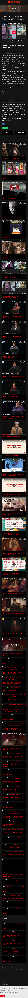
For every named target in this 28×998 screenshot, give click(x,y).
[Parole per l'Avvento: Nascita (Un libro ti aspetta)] (14, 584)
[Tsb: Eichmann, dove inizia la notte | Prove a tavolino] (14, 504)
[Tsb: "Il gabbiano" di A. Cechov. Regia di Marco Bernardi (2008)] (14, 957)
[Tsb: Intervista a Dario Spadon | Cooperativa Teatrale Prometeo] (14, 564)
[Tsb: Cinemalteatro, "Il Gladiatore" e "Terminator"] (14, 821)
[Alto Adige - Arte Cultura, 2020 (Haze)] (14, 208)
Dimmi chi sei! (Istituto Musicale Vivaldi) (13, 898)
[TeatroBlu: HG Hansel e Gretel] (14, 902)
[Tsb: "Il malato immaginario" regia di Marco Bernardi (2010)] (14, 932)
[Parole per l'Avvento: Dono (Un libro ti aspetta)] (14, 605)
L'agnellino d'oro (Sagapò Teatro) (12, 883)
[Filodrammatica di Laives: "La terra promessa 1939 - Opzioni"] (14, 188)
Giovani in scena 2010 (8, 841)
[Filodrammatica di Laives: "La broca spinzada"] (14, 247)
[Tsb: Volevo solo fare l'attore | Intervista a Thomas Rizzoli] (14, 524)
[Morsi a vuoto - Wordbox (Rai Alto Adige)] (14, 924)
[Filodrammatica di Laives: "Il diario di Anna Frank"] (14, 762)
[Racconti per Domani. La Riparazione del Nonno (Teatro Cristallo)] (14, 465)
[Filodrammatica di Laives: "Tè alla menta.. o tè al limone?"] (14, 803)
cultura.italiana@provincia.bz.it (9, 976)
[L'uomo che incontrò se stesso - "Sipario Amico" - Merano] (14, 852)
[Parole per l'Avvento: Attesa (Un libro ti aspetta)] (14, 625)
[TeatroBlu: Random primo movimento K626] (14, 887)
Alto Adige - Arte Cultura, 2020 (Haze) (13, 217)
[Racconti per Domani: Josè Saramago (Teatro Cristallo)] (14, 307)
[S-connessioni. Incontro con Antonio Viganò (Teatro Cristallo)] (14, 267)
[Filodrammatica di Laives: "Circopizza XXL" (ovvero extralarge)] (14, 778)
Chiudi (2, 996)
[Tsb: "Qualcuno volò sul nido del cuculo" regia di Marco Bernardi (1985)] (14, 949)
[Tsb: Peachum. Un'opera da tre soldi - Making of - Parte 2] (14, 739)
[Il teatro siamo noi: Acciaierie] (14, 149)
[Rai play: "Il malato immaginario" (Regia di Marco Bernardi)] (14, 715)
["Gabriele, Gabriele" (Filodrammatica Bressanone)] (14, 866)
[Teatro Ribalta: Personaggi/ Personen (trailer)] (14, 830)
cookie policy (17, 992)
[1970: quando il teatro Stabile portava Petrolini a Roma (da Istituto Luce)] (14, 812)
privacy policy (5, 984)
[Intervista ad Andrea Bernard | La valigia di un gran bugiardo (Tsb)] (14, 724)
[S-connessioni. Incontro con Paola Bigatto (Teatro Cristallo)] (14, 287)
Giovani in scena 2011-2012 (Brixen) (12, 847)
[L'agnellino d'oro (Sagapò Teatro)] (14, 880)
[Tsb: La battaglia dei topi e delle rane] (14, 428)
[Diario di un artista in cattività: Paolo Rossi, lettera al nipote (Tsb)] (14, 678)
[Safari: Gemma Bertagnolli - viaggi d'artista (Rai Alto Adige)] (14, 668)
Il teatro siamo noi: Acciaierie (11, 158)
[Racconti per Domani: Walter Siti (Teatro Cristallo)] (14, 327)
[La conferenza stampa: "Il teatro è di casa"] (14, 659)
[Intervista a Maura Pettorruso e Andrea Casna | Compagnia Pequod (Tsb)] (14, 695)
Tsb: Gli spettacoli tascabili (10, 455)
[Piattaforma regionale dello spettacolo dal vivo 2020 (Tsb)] (14, 706)
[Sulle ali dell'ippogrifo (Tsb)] (14, 688)
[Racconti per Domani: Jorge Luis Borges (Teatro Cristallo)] (14, 368)
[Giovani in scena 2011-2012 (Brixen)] (14, 845)
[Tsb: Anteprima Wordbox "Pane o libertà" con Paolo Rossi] (14, 770)
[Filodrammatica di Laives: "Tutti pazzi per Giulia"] (14, 909)
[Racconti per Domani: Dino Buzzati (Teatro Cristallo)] (14, 388)
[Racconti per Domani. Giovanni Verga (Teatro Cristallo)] (14, 408)
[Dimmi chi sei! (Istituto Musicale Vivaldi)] (14, 895)
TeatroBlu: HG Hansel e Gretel (11, 905)
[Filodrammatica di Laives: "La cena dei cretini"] (14, 795)
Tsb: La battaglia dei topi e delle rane (13, 436)
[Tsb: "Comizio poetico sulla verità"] (14, 485)
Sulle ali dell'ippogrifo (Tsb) (10, 690)
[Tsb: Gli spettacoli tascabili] (14, 447)
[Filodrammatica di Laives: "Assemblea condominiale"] (14, 227)
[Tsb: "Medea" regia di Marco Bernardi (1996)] (14, 940)
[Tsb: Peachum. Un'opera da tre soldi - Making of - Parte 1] (14, 645)
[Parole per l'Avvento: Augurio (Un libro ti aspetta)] (14, 544)
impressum (4, 982)
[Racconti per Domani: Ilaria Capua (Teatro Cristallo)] (14, 347)
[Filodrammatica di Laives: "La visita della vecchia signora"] (14, 753)
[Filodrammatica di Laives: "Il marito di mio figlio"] (14, 168)
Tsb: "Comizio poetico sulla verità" (12, 494)
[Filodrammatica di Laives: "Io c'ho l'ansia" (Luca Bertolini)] (14, 786)
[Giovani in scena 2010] (14, 838)
